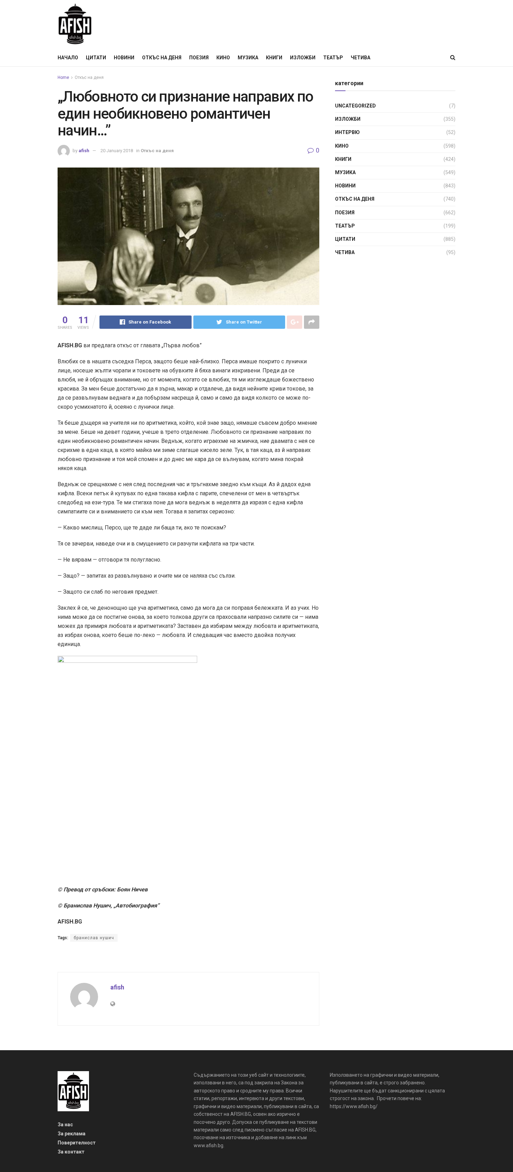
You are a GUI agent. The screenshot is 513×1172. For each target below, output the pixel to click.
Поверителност (77, 1142)
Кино (223, 57)
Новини (124, 57)
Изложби (302, 57)
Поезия (199, 57)
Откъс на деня (161, 57)
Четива (360, 57)
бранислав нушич (94, 937)
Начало (68, 57)
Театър (333, 57)
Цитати (96, 57)
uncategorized (355, 106)
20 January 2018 (117, 150)
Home (63, 77)
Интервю (347, 132)
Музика (248, 57)
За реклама (72, 1133)
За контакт (71, 1152)
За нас (65, 1124)
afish (84, 150)
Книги (274, 57)
